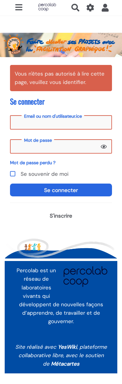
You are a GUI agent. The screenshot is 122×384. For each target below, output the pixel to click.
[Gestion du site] (90, 8)
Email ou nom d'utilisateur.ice (53, 116)
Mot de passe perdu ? (33, 162)
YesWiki (67, 346)
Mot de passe (38, 140)
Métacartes (65, 363)
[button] (105, 8)
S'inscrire (61, 215)
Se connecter (61, 190)
